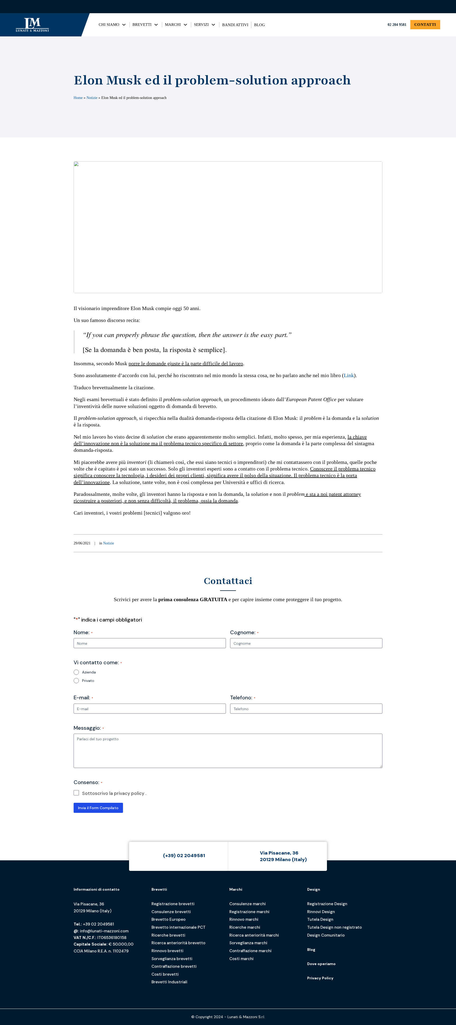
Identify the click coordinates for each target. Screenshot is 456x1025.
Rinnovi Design (321, 911)
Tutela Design (320, 919)
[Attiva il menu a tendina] (124, 25)
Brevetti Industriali (169, 982)
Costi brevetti (165, 974)
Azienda (89, 672)
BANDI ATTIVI (235, 25)
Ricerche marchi (244, 927)
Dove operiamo (321, 963)
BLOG (259, 25)
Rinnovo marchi (243, 919)
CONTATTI (425, 24)
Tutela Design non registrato (334, 927)
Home (78, 98)
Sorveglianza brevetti (171, 958)
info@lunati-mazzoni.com (104, 931)
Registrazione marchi (249, 911)
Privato (88, 680)
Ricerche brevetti (168, 935)
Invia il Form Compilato (98, 807)
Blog (311, 949)
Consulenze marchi (247, 904)
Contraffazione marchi (250, 950)
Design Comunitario (326, 935)
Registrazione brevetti (172, 904)
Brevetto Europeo (168, 919)
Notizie (92, 98)
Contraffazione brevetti (174, 966)
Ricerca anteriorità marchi (254, 935)
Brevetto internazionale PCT (178, 927)
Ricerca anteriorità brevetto (178, 943)
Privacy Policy (320, 978)
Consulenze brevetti (171, 911)
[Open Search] (421, 6)
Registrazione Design (327, 904)
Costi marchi (241, 958)
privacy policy (129, 793)
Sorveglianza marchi (248, 943)
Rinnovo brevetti (167, 950)
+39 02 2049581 (98, 924)
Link (349, 375)
